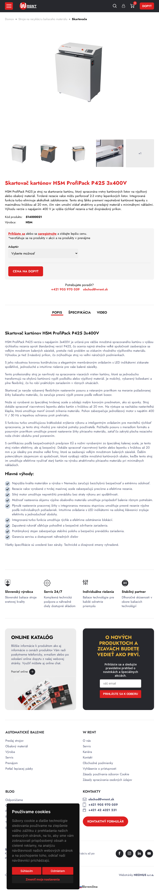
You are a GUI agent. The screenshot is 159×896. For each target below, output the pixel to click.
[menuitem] (88, 887)
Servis (9, 757)
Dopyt (147, 6)
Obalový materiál (16, 746)
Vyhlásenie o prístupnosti (99, 769)
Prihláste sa (16, 233)
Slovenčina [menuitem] (90, 886)
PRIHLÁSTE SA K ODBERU (120, 694)
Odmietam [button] (58, 871)
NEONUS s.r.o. (144, 875)
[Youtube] (149, 853)
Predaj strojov (14, 741)
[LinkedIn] (139, 853)
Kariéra (87, 752)
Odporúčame (14, 800)
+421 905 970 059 (65, 289)
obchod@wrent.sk (95, 289)
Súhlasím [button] (26, 871)
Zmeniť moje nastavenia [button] (43, 879)
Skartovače (79, 19)
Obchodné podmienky (98, 763)
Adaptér (13, 247)
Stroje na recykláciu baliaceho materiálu (42, 19)
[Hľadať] (114, 6)
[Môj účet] (123, 6)
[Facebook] (120, 853)
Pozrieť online (19, 672)
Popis (57, 312)
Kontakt (87, 757)
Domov (9, 19)
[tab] (57, 313)
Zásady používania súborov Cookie (106, 774)
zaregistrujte (47, 233)
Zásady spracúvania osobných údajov (107, 780)
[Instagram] (129, 853)
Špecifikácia (79, 312)
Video (102, 312)
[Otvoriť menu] (9, 6)
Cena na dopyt (26, 271)
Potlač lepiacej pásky (19, 769)
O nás (87, 741)
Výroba (10, 752)
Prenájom (11, 763)
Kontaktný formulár (105, 821)
